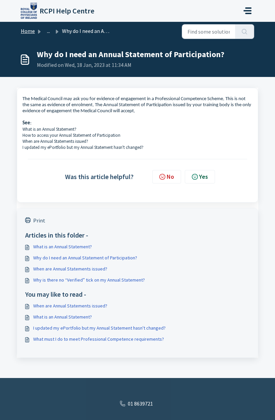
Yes (203, 176)
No (170, 176)
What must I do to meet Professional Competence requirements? (98, 339)
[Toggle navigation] (247, 11)
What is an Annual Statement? (49, 129)
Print (39, 220)
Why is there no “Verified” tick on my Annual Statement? (89, 280)
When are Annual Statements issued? (55, 141)
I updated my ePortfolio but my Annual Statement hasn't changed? (83, 147)
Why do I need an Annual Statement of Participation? (85, 258)
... (48, 31)
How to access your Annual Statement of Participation (71, 135)
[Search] (244, 31)
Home (28, 31)
